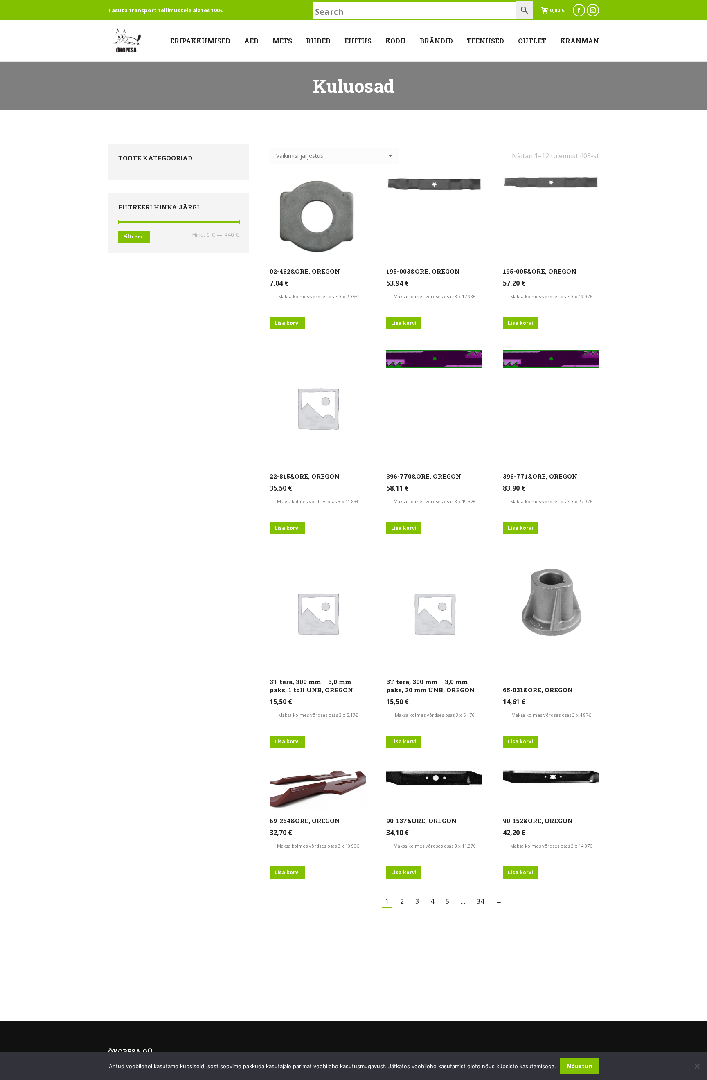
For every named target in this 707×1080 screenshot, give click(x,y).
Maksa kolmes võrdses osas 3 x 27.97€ (551, 501)
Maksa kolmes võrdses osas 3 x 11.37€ (434, 846)
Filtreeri (134, 236)
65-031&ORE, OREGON (538, 690)
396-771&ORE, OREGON (540, 476)
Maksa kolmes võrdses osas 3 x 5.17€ (318, 715)
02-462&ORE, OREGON (305, 271)
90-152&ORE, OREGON (538, 821)
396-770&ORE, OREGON (423, 476)
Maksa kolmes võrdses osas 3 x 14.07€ (551, 846)
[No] (697, 1066)
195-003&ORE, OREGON (423, 271)
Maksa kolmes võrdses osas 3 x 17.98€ (434, 296)
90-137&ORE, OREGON (421, 821)
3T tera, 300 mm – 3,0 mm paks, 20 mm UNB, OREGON (430, 685)
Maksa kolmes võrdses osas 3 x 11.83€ (318, 501)
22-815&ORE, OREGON (305, 476)
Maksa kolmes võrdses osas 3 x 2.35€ (318, 296)
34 (480, 901)
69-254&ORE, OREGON (305, 821)
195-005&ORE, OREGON (539, 271)
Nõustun (579, 1066)
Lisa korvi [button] (287, 323)
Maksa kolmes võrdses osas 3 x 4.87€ (551, 715)
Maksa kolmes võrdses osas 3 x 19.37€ (434, 501)
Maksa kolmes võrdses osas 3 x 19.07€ (551, 296)
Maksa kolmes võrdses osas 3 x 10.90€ (318, 846)
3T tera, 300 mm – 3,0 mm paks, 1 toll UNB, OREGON (311, 685)
